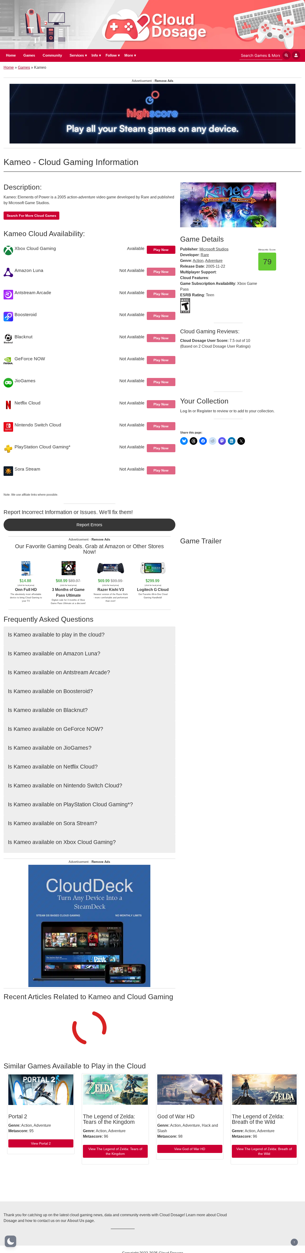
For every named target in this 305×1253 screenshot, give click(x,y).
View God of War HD (189, 1149)
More (128, 55)
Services (77, 55)
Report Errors (89, 524)
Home (11, 55)
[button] (10, 1241)
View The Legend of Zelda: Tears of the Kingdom (115, 1151)
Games (29, 55)
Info (95, 55)
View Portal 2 (41, 1143)
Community (52, 55)
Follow (111, 55)
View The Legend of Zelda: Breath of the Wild (264, 1151)
